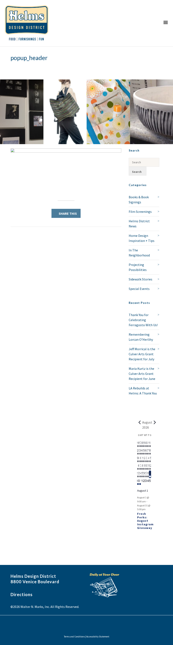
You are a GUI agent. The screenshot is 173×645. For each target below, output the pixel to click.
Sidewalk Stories (140, 279)
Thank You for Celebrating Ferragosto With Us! (143, 320)
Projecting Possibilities (138, 267)
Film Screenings (140, 211)
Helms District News (139, 223)
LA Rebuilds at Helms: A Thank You (143, 390)
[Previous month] (139, 422)
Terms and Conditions (74, 636)
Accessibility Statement (97, 636)
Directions (21, 594)
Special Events (139, 289)
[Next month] (154, 422)
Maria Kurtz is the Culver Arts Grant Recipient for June (142, 373)
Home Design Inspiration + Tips (141, 238)
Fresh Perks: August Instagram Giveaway (145, 521)
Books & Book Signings (139, 199)
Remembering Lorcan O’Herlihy (141, 337)
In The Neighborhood (139, 252)
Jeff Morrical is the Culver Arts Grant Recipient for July (142, 354)
